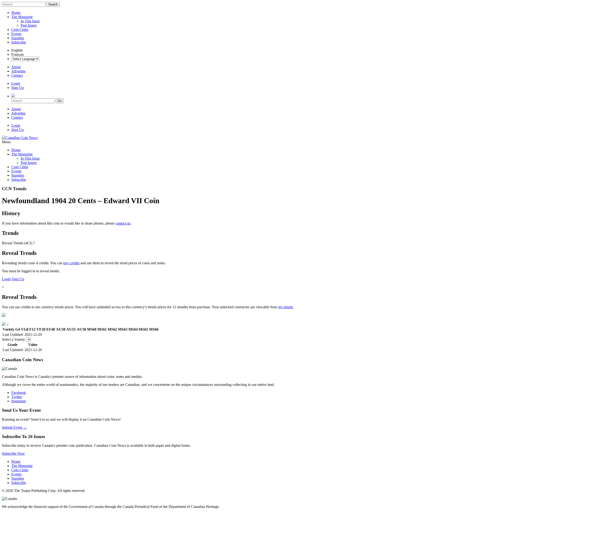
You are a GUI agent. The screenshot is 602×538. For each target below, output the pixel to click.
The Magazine (22, 17)
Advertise (18, 71)
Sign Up (17, 88)
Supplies (17, 38)
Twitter (16, 397)
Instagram (18, 401)
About (16, 67)
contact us (122, 223)
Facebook (18, 393)
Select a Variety (13, 339)
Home (15, 13)
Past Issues (29, 25)
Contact (17, 75)
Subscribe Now (13, 453)
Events (16, 34)
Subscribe (18, 42)
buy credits (71, 263)
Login (15, 83)
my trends (285, 307)
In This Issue (30, 21)
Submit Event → (14, 427)
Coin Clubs (19, 30)
